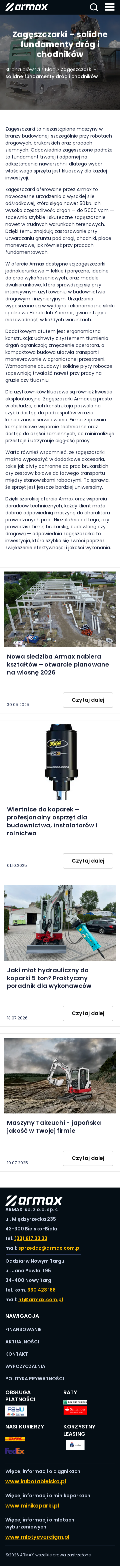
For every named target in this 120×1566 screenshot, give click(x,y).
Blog (50, 69)
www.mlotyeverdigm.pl (37, 1537)
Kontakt (16, 1354)
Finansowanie (23, 1329)
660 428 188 (41, 1290)
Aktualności (22, 1341)
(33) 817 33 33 (30, 1238)
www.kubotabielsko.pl (35, 1481)
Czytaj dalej (88, 700)
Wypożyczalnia (25, 1366)
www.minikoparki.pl (32, 1506)
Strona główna (22, 69)
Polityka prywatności (34, 1378)
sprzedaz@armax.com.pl (49, 1248)
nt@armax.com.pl (40, 1299)
